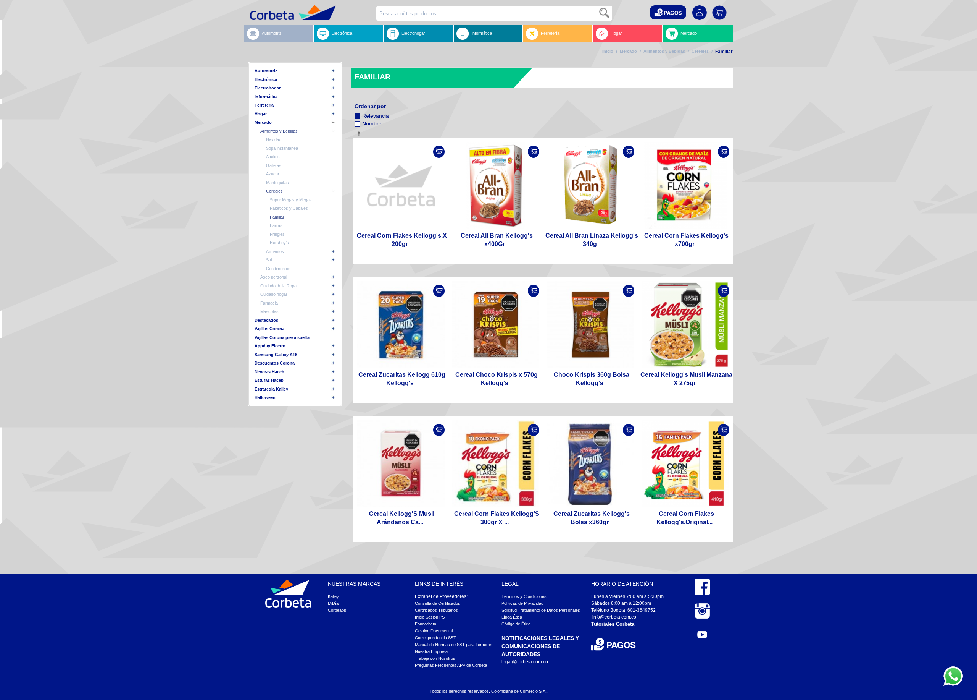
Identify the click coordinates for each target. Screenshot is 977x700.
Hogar (616, 33)
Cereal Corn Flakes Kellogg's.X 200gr (402, 239)
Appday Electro (270, 346)
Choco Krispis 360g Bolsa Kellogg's (591, 378)
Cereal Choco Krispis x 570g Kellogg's (496, 378)
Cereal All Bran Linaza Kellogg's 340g (591, 239)
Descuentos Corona (275, 363)
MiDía (333, 603)
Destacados (266, 320)
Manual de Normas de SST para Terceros (453, 644)
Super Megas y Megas (291, 200)
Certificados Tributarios (436, 610)
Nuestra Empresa (431, 651)
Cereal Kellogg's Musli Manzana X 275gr (686, 378)
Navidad (273, 139)
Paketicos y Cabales (289, 208)
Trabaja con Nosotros (435, 658)
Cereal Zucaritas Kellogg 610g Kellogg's (401, 378)
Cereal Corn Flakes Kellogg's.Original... (685, 517)
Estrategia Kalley (271, 389)
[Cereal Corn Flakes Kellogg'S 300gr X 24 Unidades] (495, 463)
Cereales (700, 51)
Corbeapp (337, 610)
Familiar (277, 217)
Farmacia (269, 303)
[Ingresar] (439, 152)
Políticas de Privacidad (522, 603)
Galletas (273, 165)
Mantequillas (277, 182)
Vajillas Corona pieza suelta (282, 337)
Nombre (372, 123)
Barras (276, 225)
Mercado (688, 33)
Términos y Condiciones (524, 596)
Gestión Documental (434, 631)
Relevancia (375, 116)
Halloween (265, 397)
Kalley (333, 596)
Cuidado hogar (273, 294)
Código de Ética (515, 624)
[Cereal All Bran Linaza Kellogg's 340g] (590, 185)
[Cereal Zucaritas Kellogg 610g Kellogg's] (400, 324)
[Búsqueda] (605, 13)
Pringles (277, 234)
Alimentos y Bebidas (664, 51)
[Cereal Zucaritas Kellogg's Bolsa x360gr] (590, 463)
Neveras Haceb (269, 371)
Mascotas (269, 311)
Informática (481, 33)
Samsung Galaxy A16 (276, 354)
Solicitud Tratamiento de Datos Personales (540, 610)
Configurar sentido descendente (360, 133)
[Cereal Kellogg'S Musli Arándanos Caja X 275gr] (400, 463)
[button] (668, 12)
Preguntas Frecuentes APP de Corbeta (451, 665)
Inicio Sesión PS (430, 617)
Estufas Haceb (269, 380)
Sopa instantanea (282, 148)
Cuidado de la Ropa (278, 286)
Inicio (607, 51)
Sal (269, 260)
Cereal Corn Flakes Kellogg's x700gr (686, 239)
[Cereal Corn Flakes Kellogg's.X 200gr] (400, 185)
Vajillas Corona (269, 328)
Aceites (273, 156)
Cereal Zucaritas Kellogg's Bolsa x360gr (591, 517)
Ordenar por (370, 106)
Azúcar (272, 174)
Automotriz (272, 33)
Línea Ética (511, 617)
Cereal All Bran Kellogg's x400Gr (497, 239)
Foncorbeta (425, 624)
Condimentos (278, 268)
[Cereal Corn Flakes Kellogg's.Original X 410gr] (685, 463)
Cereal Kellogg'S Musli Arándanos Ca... (401, 517)
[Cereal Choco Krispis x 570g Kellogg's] (495, 324)
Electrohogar (413, 33)
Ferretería (550, 33)
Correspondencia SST (435, 637)
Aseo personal (273, 277)
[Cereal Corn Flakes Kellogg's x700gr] (685, 185)
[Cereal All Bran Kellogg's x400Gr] (495, 185)
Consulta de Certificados (437, 603)
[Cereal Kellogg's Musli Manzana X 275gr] (685, 324)
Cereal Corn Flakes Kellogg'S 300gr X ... (496, 517)
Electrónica (342, 33)
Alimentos (275, 251)
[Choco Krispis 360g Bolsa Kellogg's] (590, 324)
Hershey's (279, 242)
